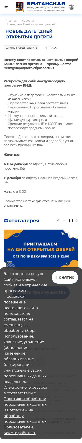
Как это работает (20, 433)
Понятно (64, 277)
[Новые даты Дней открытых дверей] (41, 250)
